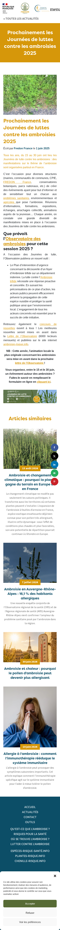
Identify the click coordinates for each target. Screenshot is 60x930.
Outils (30, 822)
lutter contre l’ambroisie (30, 844)
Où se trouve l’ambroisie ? (30, 839)
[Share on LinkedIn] (54, 464)
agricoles (8, 202)
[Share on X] (54, 456)
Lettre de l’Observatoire (22, 336)
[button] (55, 875)
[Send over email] (54, 473)
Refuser (30, 912)
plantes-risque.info (30, 856)
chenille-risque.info (30, 861)
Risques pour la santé (30, 834)
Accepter (30, 903)
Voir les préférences (30, 922)
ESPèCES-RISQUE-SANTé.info (30, 851)
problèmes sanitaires (16, 198)
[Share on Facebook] (54, 447)
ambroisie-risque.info (15, 344)
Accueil (30, 807)
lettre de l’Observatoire (29, 363)
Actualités (30, 812)
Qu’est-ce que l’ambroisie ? (30, 829)
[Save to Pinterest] (54, 481)
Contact (30, 817)
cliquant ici (43, 381)
